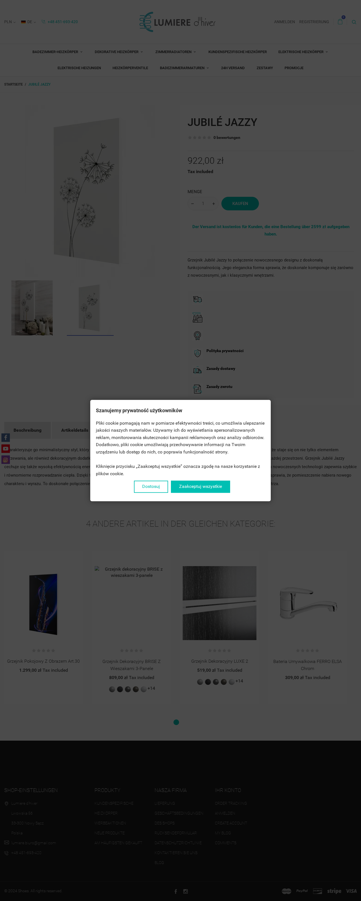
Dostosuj (151, 486)
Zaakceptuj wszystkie (200, 486)
